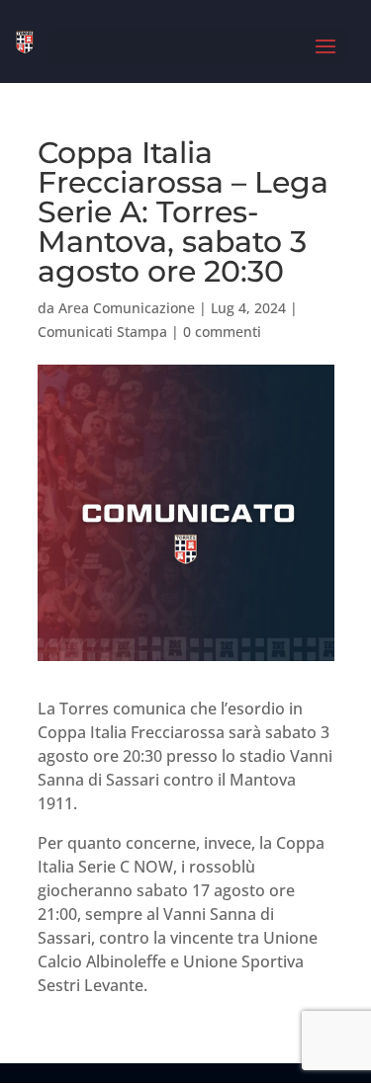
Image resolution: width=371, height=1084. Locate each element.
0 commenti (222, 331)
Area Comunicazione (126, 307)
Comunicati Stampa (102, 331)
